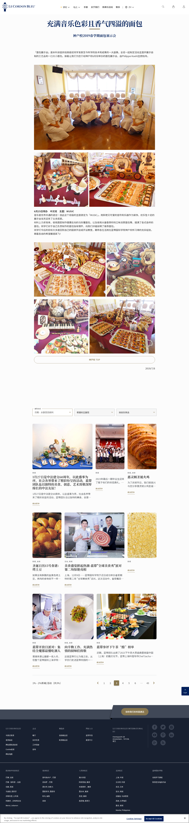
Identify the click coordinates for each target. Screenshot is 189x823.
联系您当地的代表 (159, 782)
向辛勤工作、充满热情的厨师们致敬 (79, 649)
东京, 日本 (119, 787)
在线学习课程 (157, 777)
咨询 (34, 749)
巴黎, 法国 (9, 777)
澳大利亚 (82, 777)
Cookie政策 (10, 749)
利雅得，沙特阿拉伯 (13, 801)
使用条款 (9, 740)
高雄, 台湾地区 (121, 801)
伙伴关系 (35, 740)
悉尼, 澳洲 (83, 796)
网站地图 (9, 754)
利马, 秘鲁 (46, 796)
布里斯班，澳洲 (85, 787)
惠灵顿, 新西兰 (84, 801)
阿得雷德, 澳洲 (84, 782)
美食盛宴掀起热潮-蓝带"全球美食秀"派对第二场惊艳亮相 (93, 567)
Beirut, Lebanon (12, 805)
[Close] (185, 818)
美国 (44, 801)
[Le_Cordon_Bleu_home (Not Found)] (18, 7)
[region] (94, 818)
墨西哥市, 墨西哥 (48, 791)
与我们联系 (10, 735)
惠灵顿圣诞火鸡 (138, 477)
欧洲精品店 (63, 740)
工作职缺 (35, 745)
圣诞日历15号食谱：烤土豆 (46, 567)
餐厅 (34, 735)
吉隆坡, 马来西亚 (122, 796)
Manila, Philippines (123, 810)
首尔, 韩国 (119, 791)
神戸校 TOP (94, 359)
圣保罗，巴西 (47, 782)
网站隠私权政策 (12, 745)
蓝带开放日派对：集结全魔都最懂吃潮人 (46, 649)
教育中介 (89, 740)
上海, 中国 (119, 777)
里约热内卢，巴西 (49, 777)
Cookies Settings (134, 818)
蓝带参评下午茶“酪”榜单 (115, 647)
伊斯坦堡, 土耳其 (12, 796)
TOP (185, 693)
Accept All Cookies (154, 818)
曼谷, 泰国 (119, 805)
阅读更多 (36, 503)
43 (147, 683)
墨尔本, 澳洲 (83, 791)
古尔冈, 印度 (120, 782)
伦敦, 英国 (9, 787)
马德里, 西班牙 (11, 791)
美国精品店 (63, 735)
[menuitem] (163, 7)
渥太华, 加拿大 (47, 787)
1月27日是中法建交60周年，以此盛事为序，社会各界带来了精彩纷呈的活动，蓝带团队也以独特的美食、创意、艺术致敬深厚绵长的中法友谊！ (62, 482)
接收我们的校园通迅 (134, 711)
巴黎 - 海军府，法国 (13, 782)
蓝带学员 (89, 735)
